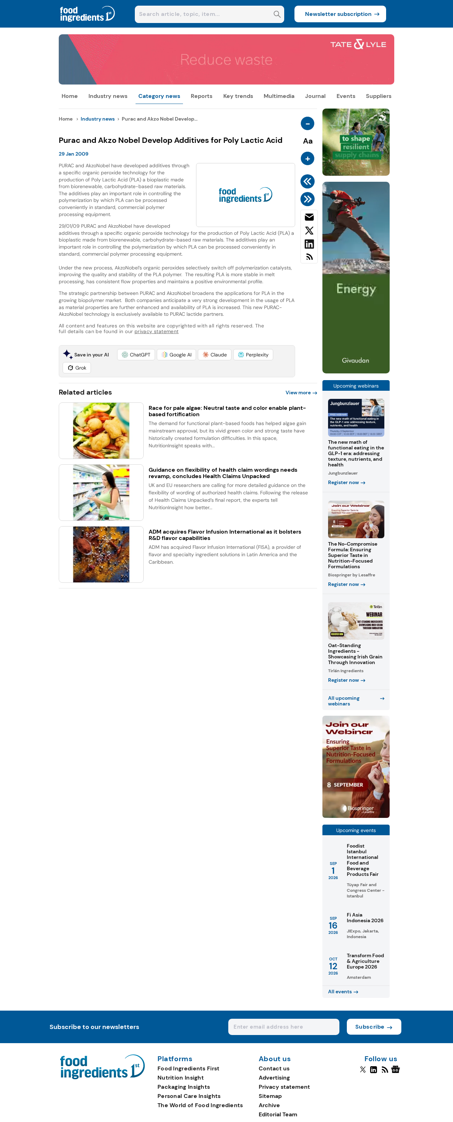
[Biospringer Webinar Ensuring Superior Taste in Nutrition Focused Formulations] (356, 816)
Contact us (274, 1068)
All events (340, 991)
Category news (159, 96)
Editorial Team (278, 1114)
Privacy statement (284, 1086)
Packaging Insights (183, 1086)
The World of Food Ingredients (200, 1105)
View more (298, 392)
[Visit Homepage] (88, 25)
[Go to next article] (308, 199)
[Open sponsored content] (227, 82)
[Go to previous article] (308, 181)
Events (346, 96)
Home (70, 96)
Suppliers (378, 96)
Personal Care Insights (189, 1096)
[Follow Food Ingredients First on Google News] (396, 1072)
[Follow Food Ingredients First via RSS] (384, 1072)
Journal (315, 96)
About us (275, 1059)
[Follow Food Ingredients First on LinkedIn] (373, 1072)
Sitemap (270, 1096)
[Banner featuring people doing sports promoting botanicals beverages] (356, 371)
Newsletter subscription (338, 14)
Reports (201, 96)
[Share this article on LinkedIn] (309, 245)
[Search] (277, 15)
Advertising (274, 1077)
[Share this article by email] (309, 218)
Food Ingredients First (188, 1068)
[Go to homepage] (102, 1077)
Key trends (238, 96)
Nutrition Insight (180, 1077)
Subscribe (370, 1026)
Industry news (107, 96)
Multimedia (279, 96)
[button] (136, 354)
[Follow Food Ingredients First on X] (363, 1072)
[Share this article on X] (309, 232)
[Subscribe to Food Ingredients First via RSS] (309, 259)
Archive (269, 1105)
